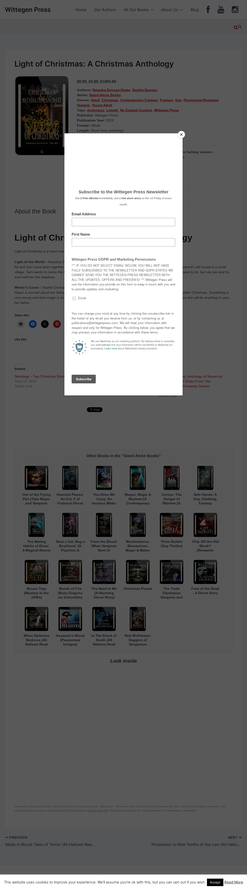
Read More (233, 882)
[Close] (181, 134)
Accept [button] (215, 882)
